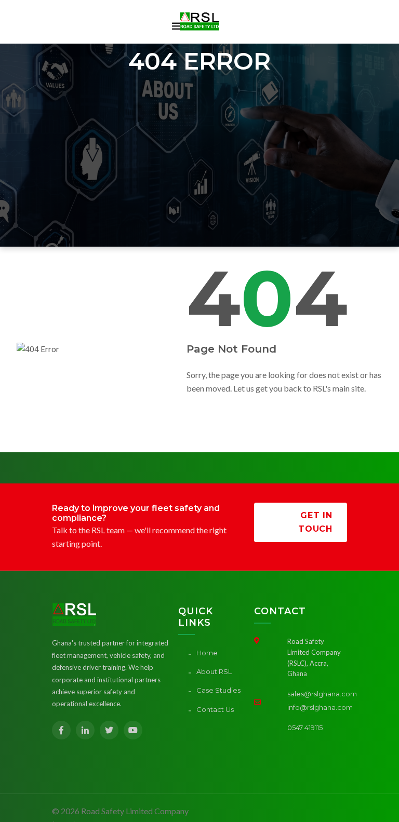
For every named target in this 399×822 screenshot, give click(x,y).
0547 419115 (305, 727)
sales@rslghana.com (322, 694)
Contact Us (215, 709)
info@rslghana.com (320, 707)
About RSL (214, 671)
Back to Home (213, 414)
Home (207, 653)
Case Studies (218, 690)
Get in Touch (315, 522)
